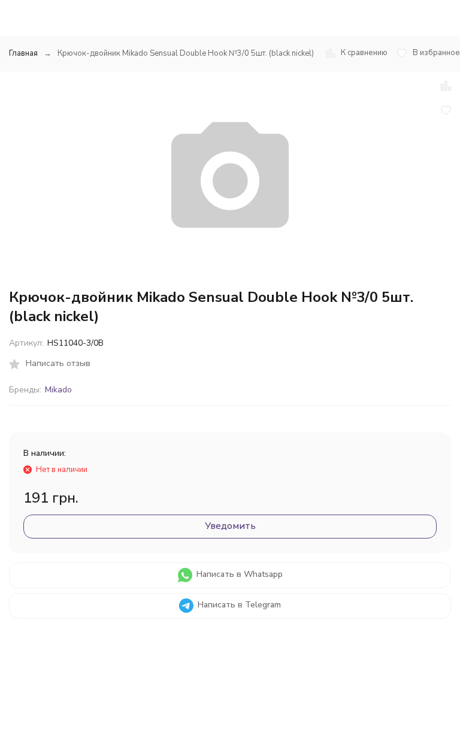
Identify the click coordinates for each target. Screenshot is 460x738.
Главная (23, 53)
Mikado (58, 389)
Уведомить (230, 526)
